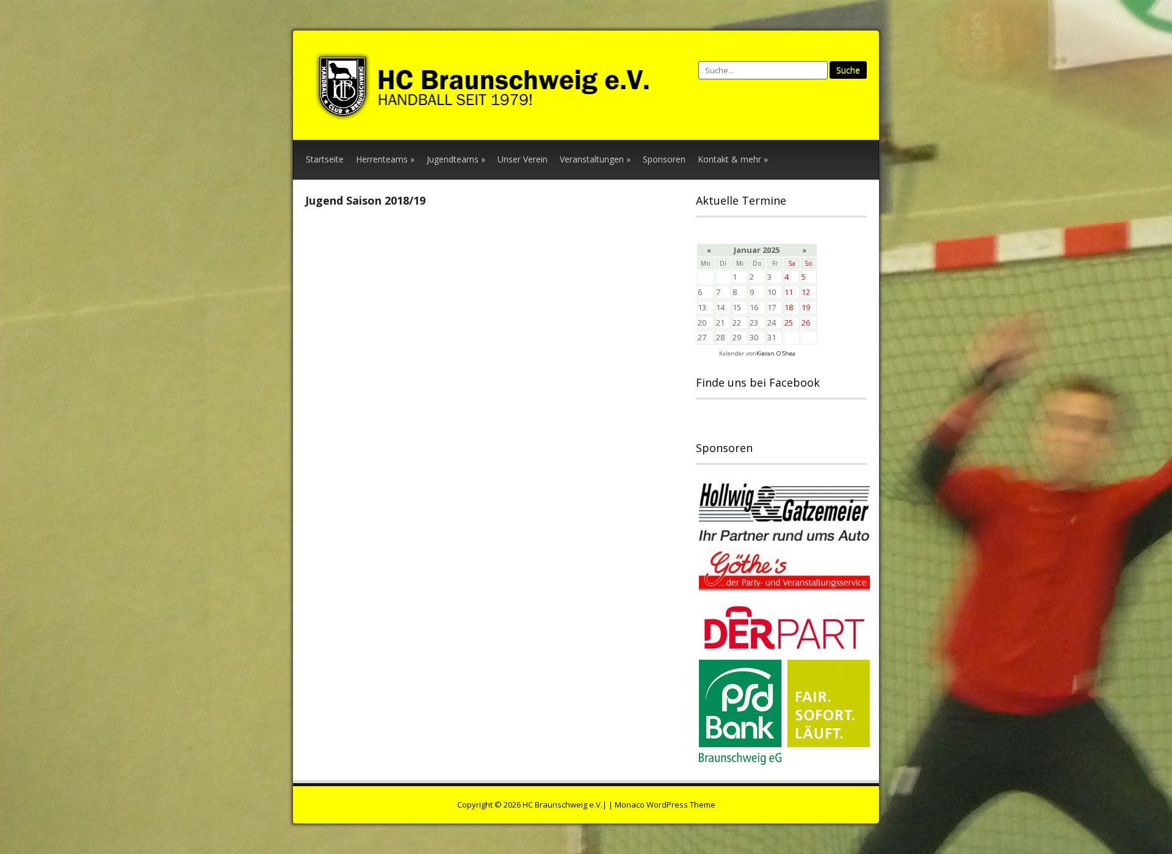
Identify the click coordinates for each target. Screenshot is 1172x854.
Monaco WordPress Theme (665, 804)
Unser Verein (522, 159)
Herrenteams (385, 159)
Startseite (325, 159)
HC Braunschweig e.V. (562, 804)
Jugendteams (456, 159)
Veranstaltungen (595, 159)
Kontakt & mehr (733, 159)
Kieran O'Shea (775, 353)
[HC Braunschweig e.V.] (488, 115)
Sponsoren (664, 159)
